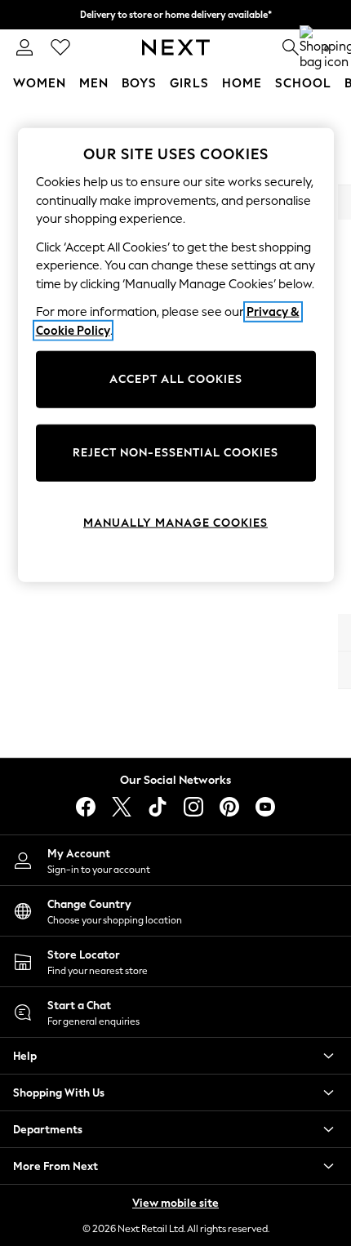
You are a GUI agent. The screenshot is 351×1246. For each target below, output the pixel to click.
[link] (24, 47)
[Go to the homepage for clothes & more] (176, 47)
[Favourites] (60, 47)
